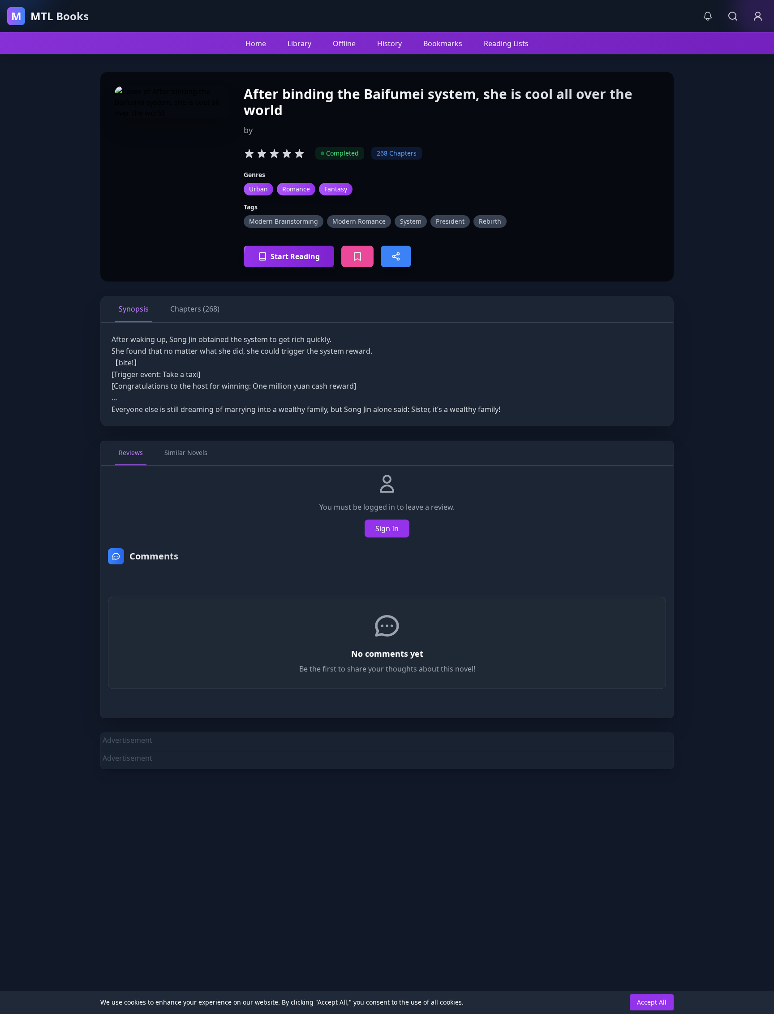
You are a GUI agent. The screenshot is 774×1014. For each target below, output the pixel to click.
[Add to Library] (357, 256)
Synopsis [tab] (134, 309)
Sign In (387, 528)
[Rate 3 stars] (274, 153)
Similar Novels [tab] (185, 452)
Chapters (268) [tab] (194, 309)
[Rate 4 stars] (286, 153)
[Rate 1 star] (249, 153)
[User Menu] (758, 16)
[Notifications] (708, 16)
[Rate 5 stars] (299, 153)
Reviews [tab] (131, 452)
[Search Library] (733, 16)
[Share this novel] (396, 256)
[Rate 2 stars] (261, 153)
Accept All (651, 1002)
